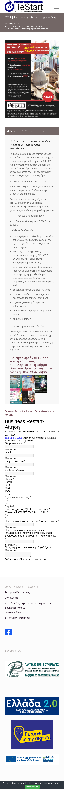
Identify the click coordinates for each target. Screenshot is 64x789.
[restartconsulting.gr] (26, 6)
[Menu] (55, 6)
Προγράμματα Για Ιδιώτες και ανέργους (27, 131)
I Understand (32, 787)
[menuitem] (55, 6)
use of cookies (54, 783)
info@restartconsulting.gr (17, 617)
